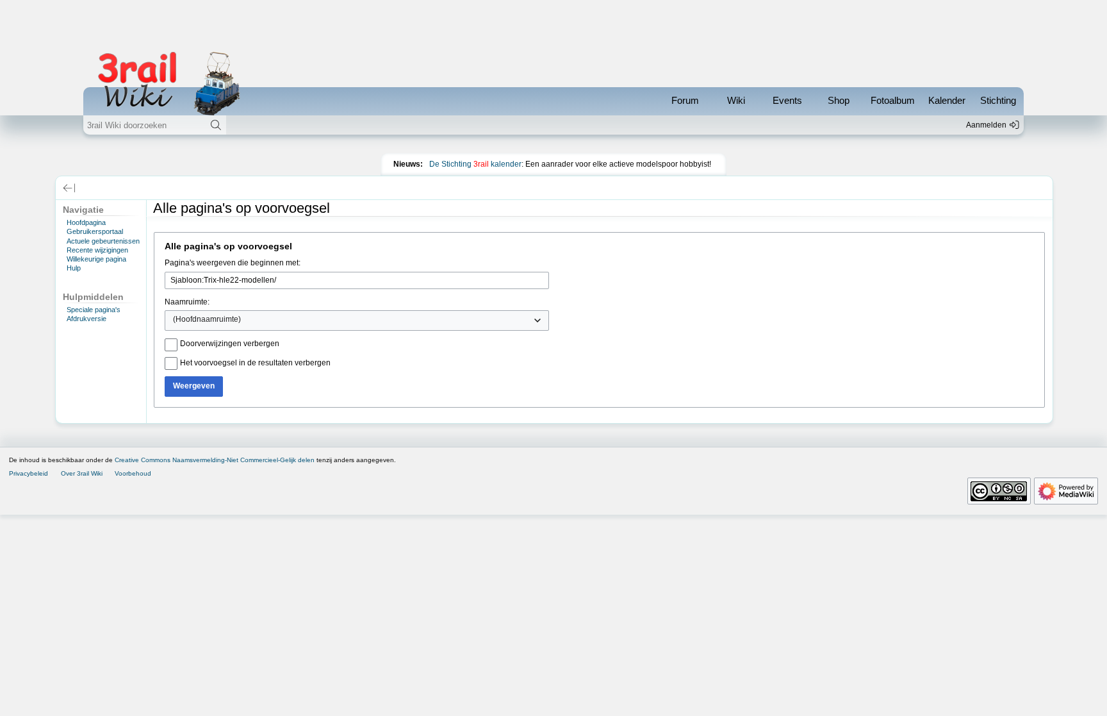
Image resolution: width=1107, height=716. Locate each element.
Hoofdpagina (86, 222)
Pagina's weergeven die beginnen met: (232, 262)
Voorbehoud (133, 473)
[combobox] (357, 320)
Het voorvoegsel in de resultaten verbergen (255, 362)
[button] (69, 187)
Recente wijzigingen (97, 250)
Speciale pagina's (93, 309)
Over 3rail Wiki (81, 473)
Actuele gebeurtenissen (103, 241)
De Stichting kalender (475, 164)
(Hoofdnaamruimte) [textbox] (207, 319)
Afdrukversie (86, 318)
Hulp (74, 268)
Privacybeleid (28, 473)
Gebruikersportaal (95, 231)
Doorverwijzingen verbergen (229, 343)
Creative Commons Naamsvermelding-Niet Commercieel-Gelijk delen (215, 459)
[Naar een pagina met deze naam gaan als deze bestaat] (215, 125)
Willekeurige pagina (96, 259)
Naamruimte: (187, 301)
